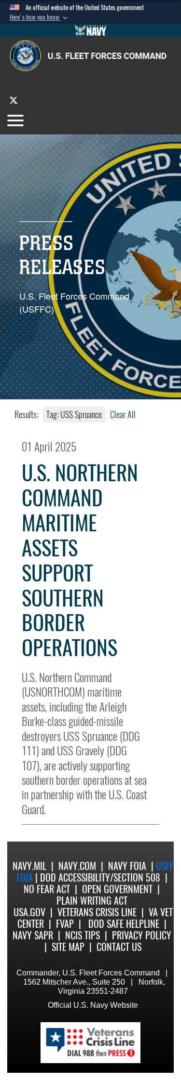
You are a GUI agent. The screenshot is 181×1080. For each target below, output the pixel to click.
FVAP (65, 923)
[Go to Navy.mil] (91, 30)
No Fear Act (47, 889)
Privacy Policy (141, 935)
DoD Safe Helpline (123, 923)
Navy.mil (29, 865)
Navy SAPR (33, 935)
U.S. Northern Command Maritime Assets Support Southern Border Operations (80, 560)
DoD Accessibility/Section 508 (100, 877)
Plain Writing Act (91, 900)
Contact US (119, 946)
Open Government (117, 889)
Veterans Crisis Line (97, 912)
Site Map (68, 946)
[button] (40, 17)
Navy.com (77, 865)
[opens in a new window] (13, 100)
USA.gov (29, 912)
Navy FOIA (127, 865)
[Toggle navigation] (15, 120)
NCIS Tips (82, 935)
